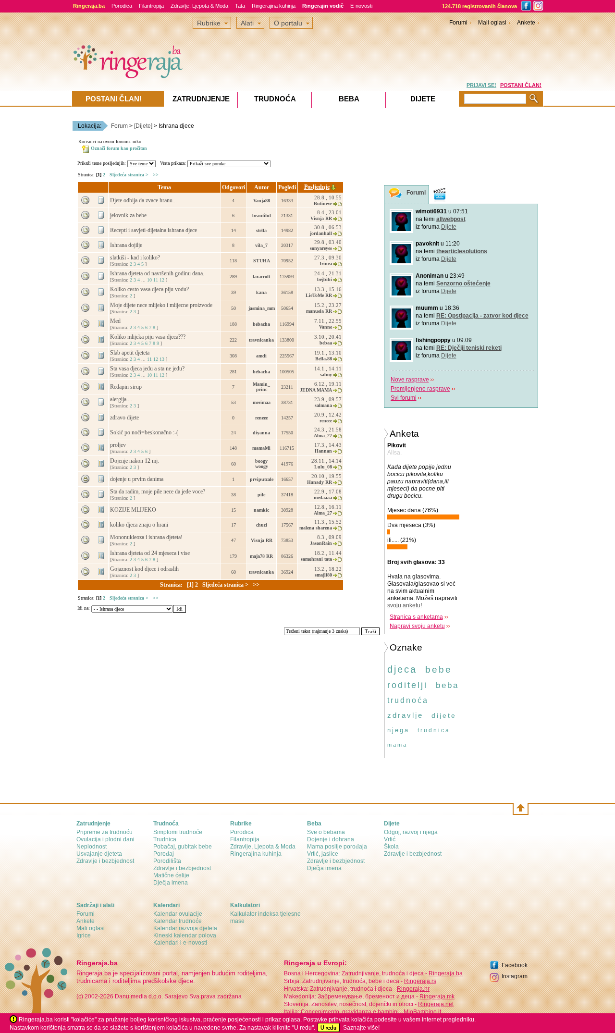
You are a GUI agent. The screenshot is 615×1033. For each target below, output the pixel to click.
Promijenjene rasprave (420, 388)
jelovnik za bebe (129, 215)
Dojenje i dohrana (330, 839)
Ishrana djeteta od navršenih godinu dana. (158, 273)
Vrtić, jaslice (322, 853)
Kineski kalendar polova (184, 935)
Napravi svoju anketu (417, 626)
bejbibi (324, 279)
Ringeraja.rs (420, 981)
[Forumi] (395, 194)
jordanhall (321, 233)
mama (397, 745)
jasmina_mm (261, 308)
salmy (326, 374)
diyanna (261, 432)
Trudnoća (275, 99)
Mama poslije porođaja (337, 846)
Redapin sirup (126, 386)
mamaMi (261, 448)
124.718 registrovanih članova (479, 6)
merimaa (262, 402)
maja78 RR (261, 556)
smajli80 (323, 575)
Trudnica (164, 839)
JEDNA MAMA (316, 390)
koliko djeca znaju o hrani (140, 524)
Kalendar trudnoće (177, 921)
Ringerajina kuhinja (273, 6)
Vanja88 (261, 200)
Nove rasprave (410, 379)
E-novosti (361, 6)
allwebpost (451, 219)
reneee (261, 417)
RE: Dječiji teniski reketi (469, 347)
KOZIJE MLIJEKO (134, 509)
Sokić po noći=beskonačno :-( (145, 432)
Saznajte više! (361, 1027)
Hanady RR (319, 482)
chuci (261, 525)
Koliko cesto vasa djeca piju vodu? (150, 289)
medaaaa (323, 497)
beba (447, 685)
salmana (323, 405)
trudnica (434, 730)
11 (155, 280)
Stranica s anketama (416, 617)
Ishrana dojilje (127, 245)
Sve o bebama (326, 832)
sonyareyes (321, 248)
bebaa (326, 342)
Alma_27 (323, 435)
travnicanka (261, 340)
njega (398, 730)
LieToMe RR (319, 295)
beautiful (261, 215)
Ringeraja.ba (446, 973)
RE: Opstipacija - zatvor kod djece (482, 315)
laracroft (261, 276)
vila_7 (261, 245)
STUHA (261, 260)
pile (261, 494)
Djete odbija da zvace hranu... (144, 200)
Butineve (323, 203)
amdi (261, 355)
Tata (240, 6)
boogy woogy (261, 463)
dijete (443, 715)
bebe (438, 669)
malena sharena (315, 527)
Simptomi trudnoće (177, 832)
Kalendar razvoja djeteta (185, 928)
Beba (349, 99)
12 (162, 280)
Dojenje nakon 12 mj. (135, 460)
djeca (402, 669)
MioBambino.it (422, 1011)
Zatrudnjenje (201, 99)
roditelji (407, 685)
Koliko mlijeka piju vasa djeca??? (148, 336)
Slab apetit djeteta (130, 352)
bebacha (261, 324)
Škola (391, 846)
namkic (261, 510)
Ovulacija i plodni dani (105, 839)
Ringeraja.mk (437, 996)
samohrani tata (316, 559)
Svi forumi (404, 397)
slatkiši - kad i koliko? (135, 257)
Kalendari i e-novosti (180, 942)
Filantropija (151, 6)
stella (261, 230)
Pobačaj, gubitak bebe (182, 846)
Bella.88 (323, 358)
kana (261, 292)
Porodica (121, 6)
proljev (118, 445)
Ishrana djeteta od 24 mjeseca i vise (150, 553)
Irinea (326, 263)
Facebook (515, 965)
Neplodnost (91, 846)
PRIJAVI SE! (481, 85)
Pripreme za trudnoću (104, 832)
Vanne (325, 327)
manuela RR (319, 311)
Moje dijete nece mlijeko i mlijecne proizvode (162, 305)
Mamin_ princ (261, 386)
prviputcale (261, 479)
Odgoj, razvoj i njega (411, 832)
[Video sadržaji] (439, 194)
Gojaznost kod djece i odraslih (145, 569)
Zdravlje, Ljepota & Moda (199, 6)
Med (116, 321)
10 (149, 280)
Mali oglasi (492, 22)
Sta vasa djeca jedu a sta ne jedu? (148, 368)
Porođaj (163, 853)
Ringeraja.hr (413, 988)
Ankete (526, 22)
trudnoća (408, 700)
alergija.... (122, 399)
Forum (119, 126)
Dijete (448, 226)
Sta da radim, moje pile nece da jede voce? (158, 491)
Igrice (83, 935)
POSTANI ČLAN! (520, 85)
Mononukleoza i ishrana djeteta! (147, 537)
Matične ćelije (171, 875)
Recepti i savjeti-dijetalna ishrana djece (154, 230)
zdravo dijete (125, 417)
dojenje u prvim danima (137, 479)
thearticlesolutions (461, 251)
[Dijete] (143, 126)
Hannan (323, 451)
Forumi (458, 22)
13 (162, 359)
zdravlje (405, 715)
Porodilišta (167, 861)
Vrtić (389, 839)
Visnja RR (321, 218)
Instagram (515, 976)
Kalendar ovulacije (177, 913)
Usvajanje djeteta (99, 853)
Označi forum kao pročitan (119, 148)
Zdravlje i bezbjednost (105, 861)
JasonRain (321, 543)
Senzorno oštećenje (463, 283)
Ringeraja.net (436, 1004)
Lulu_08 (323, 466)
